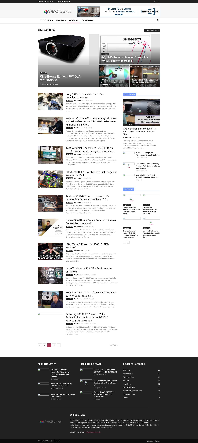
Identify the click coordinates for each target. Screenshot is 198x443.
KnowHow (73, 20)
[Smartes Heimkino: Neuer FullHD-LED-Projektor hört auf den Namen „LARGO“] (131, 223)
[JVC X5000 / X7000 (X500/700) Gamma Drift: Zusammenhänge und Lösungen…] (129, 167)
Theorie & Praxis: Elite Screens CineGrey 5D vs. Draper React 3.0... (105, 383)
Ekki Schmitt (44, 84)
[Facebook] (154, 1)
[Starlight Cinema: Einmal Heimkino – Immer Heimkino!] (129, 178)
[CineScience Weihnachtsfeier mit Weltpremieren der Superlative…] (151, 200)
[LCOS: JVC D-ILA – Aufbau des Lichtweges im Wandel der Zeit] (50, 179)
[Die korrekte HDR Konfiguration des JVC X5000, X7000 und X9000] (145, 76)
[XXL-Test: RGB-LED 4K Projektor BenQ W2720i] (43, 397)
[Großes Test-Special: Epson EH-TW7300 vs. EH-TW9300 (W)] (86, 373)
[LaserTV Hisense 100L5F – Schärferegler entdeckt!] (50, 275)
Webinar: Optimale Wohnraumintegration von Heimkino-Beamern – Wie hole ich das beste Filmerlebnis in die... (91, 121)
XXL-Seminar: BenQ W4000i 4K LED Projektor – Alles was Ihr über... (139, 131)
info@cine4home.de (93, 432)
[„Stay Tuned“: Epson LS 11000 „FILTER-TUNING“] (50, 251)
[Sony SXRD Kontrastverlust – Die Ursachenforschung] (50, 101)
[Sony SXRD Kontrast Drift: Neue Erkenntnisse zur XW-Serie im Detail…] (50, 299)
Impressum (149, 441)
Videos (125, 398)
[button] (157, 20)
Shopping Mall (88, 20)
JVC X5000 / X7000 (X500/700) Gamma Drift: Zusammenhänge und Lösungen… (148, 166)
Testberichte (45, 20)
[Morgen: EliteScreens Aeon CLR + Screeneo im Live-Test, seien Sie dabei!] (151, 223)
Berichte (60, 20)
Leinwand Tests (129, 394)
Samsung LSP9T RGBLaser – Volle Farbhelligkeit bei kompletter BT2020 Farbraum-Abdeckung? (87, 317)
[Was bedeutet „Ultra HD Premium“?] (114, 76)
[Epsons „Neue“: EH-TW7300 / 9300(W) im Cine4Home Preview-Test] (86, 395)
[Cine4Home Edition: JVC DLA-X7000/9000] (68, 49)
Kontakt (157, 441)
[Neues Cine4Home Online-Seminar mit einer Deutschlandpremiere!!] (50, 227)
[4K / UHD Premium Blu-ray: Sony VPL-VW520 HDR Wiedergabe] (129, 49)
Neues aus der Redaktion (132, 391)
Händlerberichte (129, 387)
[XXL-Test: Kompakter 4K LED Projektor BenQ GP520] (43, 386)
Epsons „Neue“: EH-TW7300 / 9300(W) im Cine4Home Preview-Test (104, 394)
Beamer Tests (128, 125)
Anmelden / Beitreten (63, 1)
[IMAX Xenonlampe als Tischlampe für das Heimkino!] (129, 156)
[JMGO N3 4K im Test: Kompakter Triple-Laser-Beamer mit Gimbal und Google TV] (43, 373)
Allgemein (127, 205)
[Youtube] (158, 1)
